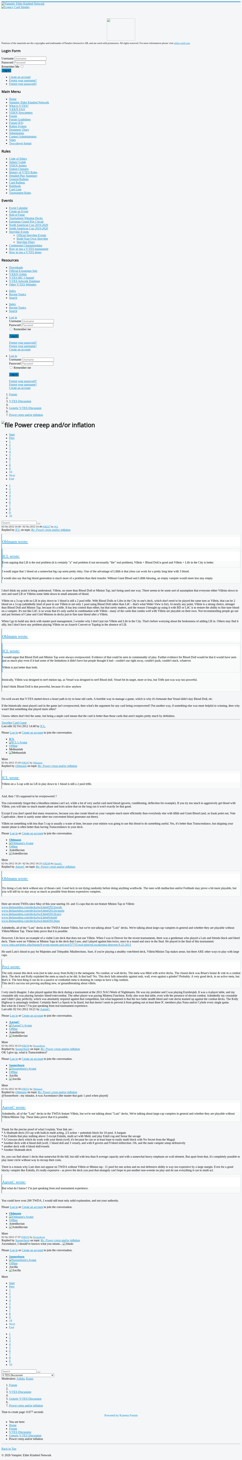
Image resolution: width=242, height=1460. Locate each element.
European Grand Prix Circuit (26, 221)
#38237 (46, 526)
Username (8, 58)
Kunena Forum (128, 1415)
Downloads (16, 267)
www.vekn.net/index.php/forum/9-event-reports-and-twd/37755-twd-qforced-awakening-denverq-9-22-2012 (66, 944)
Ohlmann (38, 762)
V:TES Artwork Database (24, 281)
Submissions (16, 133)
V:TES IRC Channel (21, 277)
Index (12, 291)
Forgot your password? (23, 83)
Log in (6, 70)
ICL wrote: (11, 556)
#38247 (25, 762)
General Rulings (19, 179)
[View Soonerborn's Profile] (22, 1068)
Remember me (22, 329)
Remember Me (10, 66)
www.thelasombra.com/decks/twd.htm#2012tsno (31, 920)
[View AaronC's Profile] (20, 1025)
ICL (56, 526)
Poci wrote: (11, 967)
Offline (13, 745)
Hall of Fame (17, 214)
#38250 (25, 1045)
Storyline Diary (26, 242)
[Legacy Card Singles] (15, 7)
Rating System (17, 126)
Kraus (29, 1378)
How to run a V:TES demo (25, 252)
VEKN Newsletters (21, 112)
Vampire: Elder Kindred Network (29, 102)
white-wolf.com (182, 43)
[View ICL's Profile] (18, 742)
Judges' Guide (17, 162)
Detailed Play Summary (23, 175)
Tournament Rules (20, 192)
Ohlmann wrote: (15, 541)
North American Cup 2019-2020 (28, 225)
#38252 (25, 1237)
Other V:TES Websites (22, 284)
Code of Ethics (18, 158)
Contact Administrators (22, 136)
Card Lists (15, 189)
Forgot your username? (23, 80)
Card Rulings (17, 182)
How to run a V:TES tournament (28, 248)
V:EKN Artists (18, 274)
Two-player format (20, 143)
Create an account (19, 77)
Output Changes (19, 169)
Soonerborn (39, 1045)
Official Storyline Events (31, 235)
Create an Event (18, 211)
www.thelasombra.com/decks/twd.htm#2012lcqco (31, 914)
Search (13, 297)
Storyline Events (19, 231)
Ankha (20, 1378)
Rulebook (15, 186)
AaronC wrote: (14, 1107)
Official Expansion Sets (23, 270)
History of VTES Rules (23, 172)
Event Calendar (18, 208)
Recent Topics (17, 294)
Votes (12, 140)
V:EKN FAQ (17, 109)
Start (12, 434)
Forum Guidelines (20, 119)
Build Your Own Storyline (32, 238)
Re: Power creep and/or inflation (51, 529)
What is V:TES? (19, 105)
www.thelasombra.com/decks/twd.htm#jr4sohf (29, 917)
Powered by (111, 1415)
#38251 (25, 1089)
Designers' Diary (19, 129)
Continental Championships (25, 245)
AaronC (58, 863)
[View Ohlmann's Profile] (21, 843)
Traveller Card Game (14, 722)
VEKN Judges (18, 165)
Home (12, 99)
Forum (13, 116)
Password (8, 62)
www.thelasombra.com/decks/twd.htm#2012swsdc (32, 907)
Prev (12, 438)
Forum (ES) (16, 122)
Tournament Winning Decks (26, 218)
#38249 (46, 863)
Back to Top (9, 1448)
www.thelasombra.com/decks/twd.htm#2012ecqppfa (33, 910)
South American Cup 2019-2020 (28, 228)
